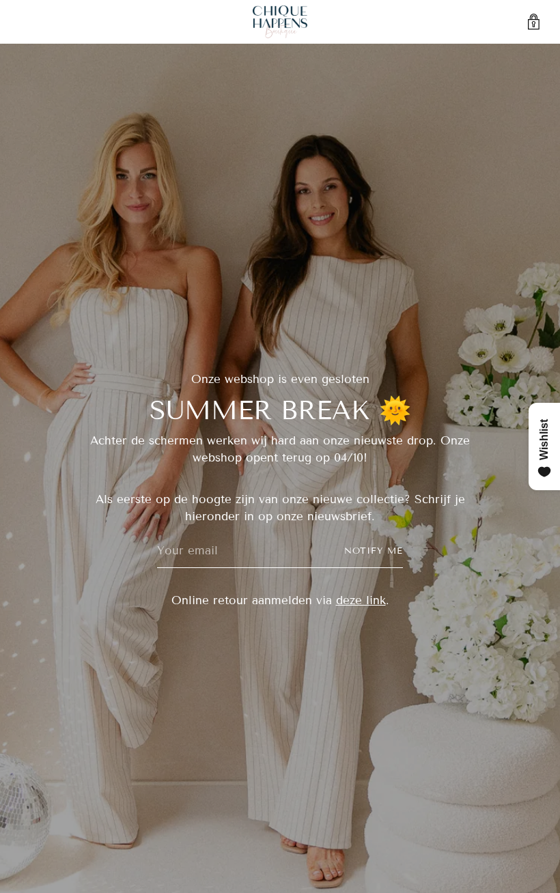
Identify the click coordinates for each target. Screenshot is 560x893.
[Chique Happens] (280, 21)
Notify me (373, 550)
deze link (361, 600)
